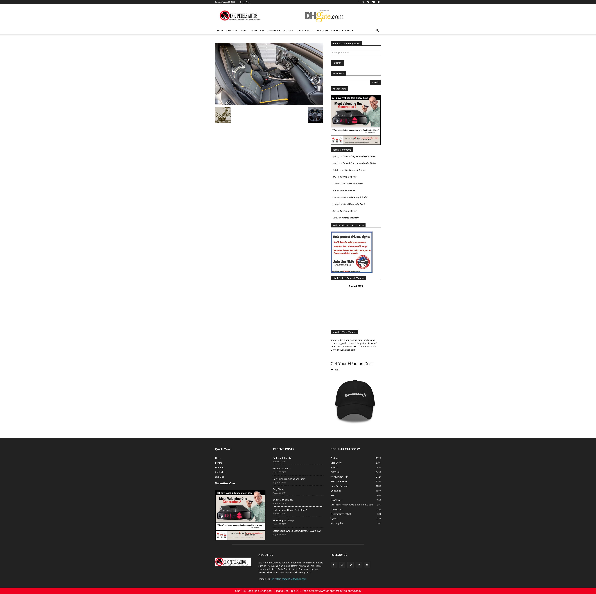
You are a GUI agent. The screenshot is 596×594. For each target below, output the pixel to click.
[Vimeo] (350, 565)
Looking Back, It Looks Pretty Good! (290, 510)
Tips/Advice (273, 30)
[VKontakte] (359, 565)
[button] (377, 30)
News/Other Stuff (317, 30)
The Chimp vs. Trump (355, 170)
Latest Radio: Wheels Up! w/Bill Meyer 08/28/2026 (297, 531)
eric (334, 176)
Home (220, 30)
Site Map (219, 476)
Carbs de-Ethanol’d (282, 458)
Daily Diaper (278, 489)
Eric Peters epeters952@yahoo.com (288, 578)
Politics (288, 30)
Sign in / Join (245, 2)
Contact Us (220, 472)
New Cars (231, 30)
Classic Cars (257, 30)
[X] (342, 565)
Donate (348, 30)
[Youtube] (367, 565)
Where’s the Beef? (347, 176)
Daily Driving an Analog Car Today (359, 156)
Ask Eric (336, 30)
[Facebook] (334, 565)
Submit (337, 62)
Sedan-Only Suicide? (357, 197)
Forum (218, 462)
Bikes (243, 30)
